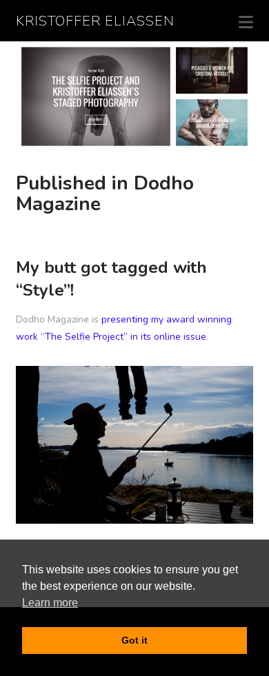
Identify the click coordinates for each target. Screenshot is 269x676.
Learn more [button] (50, 602)
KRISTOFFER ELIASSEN (95, 21)
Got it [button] (134, 640)
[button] (246, 22)
